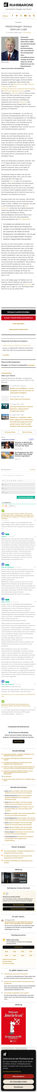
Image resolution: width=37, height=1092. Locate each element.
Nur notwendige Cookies (18, 1082)
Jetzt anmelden (18, 741)
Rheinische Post (19, 84)
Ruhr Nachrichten (24, 219)
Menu (6, 16)
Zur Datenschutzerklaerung (12, 1071)
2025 (14, 951)
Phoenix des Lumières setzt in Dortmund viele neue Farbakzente (19, 982)
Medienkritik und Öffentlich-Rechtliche (17, 345)
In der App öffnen (18, 323)
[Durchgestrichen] (9, 481)
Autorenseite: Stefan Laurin (18, 329)
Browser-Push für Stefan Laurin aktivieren (18, 318)
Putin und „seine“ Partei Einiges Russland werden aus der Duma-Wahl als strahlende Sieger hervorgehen (19, 767)
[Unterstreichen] (7, 481)
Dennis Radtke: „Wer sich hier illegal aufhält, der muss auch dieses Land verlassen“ (19, 808)
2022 (6, 955)
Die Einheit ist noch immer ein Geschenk (16, 974)
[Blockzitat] (15, 481)
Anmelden (32, 469)
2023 (30, 951)
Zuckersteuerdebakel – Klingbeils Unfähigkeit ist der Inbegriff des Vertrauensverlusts (19, 754)
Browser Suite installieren (18, 909)
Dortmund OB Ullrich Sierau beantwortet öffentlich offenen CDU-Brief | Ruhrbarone (15, 705)
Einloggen (31, 365)
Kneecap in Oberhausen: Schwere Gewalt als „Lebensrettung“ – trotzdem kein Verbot (21, 409)
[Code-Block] (17, 481)
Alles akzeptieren (18, 1076)
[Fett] (3, 481)
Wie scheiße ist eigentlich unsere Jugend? (16, 993)
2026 (6, 951)
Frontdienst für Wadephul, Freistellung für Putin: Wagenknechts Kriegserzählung (18, 763)
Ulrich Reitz (15, 93)
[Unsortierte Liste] (13, 481)
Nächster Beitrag (27, 432)
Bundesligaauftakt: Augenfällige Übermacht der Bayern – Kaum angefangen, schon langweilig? (19, 922)
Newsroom (22, 102)
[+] (21, 480)
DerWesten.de (12, 89)
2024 (22, 951)
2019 (30, 955)
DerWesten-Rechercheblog (26, 89)
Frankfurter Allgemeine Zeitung (14, 91)
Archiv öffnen (18, 947)
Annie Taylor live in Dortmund (20, 399)
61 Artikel (6, 355)
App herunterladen (18, 905)
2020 (22, 955)
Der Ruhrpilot (7, 776)
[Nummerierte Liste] (11, 481)
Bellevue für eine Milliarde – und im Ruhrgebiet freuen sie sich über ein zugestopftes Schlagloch (22, 390)
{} (19, 480)
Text (11, 181)
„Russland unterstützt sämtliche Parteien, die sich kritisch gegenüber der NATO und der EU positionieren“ (18, 772)
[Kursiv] (5, 481)
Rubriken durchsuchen (9, 959)
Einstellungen (18, 1087)
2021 (14, 955)
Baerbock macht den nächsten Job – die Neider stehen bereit (19, 779)
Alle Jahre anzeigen (8, 963)
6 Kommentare (27, 32)
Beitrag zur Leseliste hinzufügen (18, 312)
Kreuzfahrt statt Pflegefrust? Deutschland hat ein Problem (18, 759)
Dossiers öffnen (7, 961)
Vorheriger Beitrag (9, 432)
